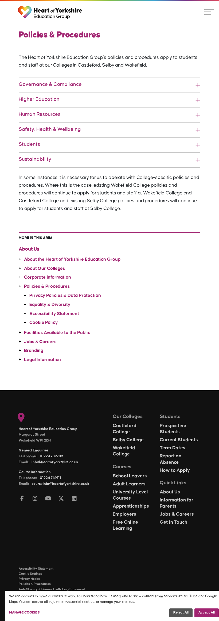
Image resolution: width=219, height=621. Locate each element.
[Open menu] (209, 11)
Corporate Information (47, 277)
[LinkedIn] (74, 498)
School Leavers (130, 476)
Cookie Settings (30, 574)
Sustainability (35, 159)
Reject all (181, 612)
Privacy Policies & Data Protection (65, 295)
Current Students (179, 440)
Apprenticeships (131, 506)
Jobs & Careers (40, 341)
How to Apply (175, 470)
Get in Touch (173, 522)
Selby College (128, 440)
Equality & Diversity (49, 304)
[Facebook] (22, 498)
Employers (124, 514)
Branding (33, 350)
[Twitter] (61, 498)
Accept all (206, 612)
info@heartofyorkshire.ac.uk (55, 462)
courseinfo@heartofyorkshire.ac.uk (60, 484)
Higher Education (39, 99)
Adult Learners (129, 484)
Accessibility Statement (54, 313)
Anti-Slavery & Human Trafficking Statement (52, 589)
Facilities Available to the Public (57, 332)
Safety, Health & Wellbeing (50, 129)
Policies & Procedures (47, 286)
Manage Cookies (24, 612)
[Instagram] (35, 498)
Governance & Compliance (50, 84)
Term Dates (172, 448)
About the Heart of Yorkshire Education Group (72, 259)
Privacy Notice (29, 579)
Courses (122, 466)
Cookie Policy (43, 322)
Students (29, 144)
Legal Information (42, 359)
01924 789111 (50, 478)
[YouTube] (48, 498)
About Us (29, 249)
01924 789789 (51, 456)
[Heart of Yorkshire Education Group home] (50, 9)
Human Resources (39, 114)
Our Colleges (128, 416)
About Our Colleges (44, 268)
